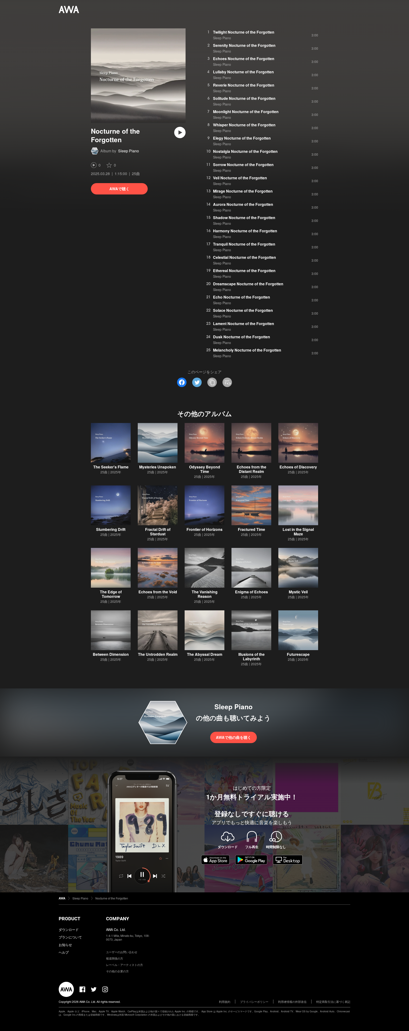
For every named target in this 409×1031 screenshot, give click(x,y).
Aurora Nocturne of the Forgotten (243, 204)
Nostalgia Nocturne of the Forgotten (245, 151)
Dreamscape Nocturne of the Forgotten (248, 283)
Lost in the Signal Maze (298, 532)
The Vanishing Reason (205, 594)
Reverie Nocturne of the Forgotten (243, 85)
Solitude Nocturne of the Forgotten (244, 98)
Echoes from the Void (157, 592)
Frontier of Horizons (204, 529)
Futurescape (298, 654)
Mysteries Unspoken (157, 467)
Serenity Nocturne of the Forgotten (244, 45)
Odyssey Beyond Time (204, 469)
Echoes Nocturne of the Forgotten (243, 58)
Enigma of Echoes (251, 592)
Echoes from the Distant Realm (251, 469)
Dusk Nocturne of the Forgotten (241, 336)
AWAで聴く (119, 188)
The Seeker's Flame (111, 467)
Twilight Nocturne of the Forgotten (243, 32)
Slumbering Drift (110, 529)
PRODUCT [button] (69, 918)
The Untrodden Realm (158, 654)
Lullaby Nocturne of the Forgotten (243, 72)
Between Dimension (111, 654)
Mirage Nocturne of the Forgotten (243, 191)
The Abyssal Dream (204, 654)
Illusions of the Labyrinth (251, 656)
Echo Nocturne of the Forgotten (241, 297)
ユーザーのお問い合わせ (121, 952)
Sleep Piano (128, 151)
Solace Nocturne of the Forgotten (243, 310)
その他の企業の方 (117, 971)
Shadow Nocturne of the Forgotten (244, 217)
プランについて (70, 937)
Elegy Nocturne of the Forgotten (242, 138)
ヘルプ (64, 952)
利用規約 (224, 1002)
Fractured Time (251, 529)
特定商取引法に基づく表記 (333, 1002)
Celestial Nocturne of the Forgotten (244, 257)
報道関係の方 (114, 958)
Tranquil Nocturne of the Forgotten (244, 244)
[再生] (180, 132)
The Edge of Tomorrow (111, 594)
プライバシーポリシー (254, 1002)
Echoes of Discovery (298, 467)
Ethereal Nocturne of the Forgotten (244, 270)
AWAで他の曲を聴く (233, 737)
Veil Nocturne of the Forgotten (240, 178)
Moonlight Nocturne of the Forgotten (246, 111)
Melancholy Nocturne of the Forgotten (247, 350)
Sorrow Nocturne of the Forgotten (243, 164)
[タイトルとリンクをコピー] (212, 382)
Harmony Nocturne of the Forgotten (245, 231)
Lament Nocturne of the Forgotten (243, 323)
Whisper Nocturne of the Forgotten (244, 125)
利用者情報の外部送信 (292, 1002)
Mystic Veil (298, 592)
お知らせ (65, 944)
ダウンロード (69, 929)
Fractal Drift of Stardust (157, 532)
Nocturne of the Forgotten (111, 898)
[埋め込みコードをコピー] (227, 382)
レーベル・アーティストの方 (124, 965)
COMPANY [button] (117, 918)
